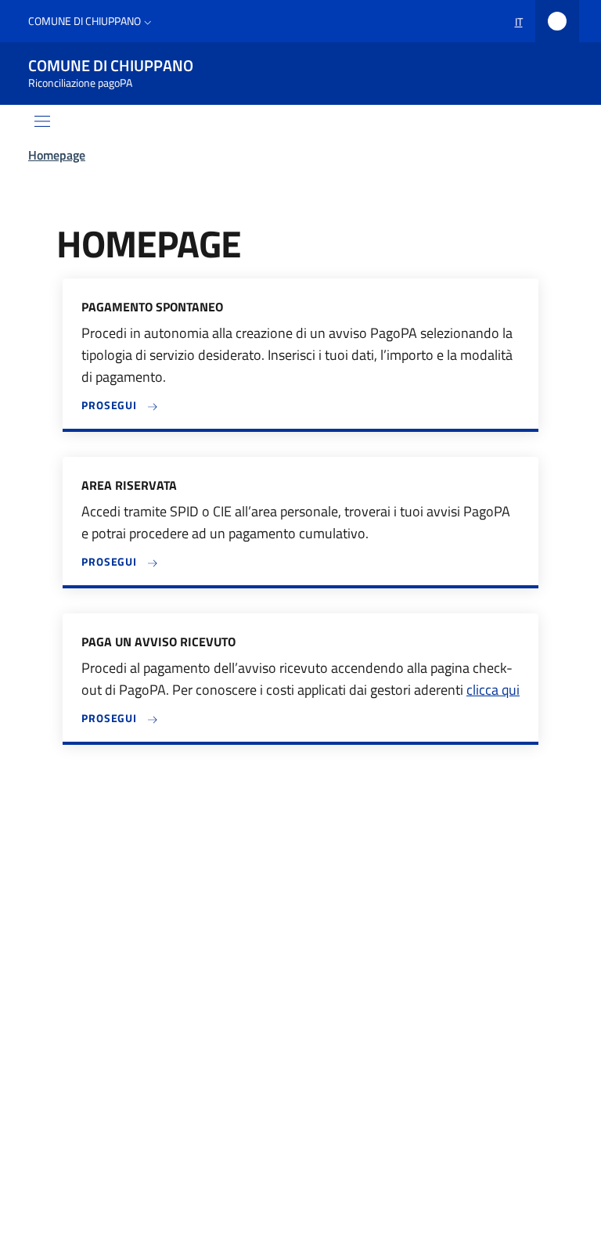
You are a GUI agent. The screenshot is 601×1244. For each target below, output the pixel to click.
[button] (91, 21)
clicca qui (493, 689)
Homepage (56, 155)
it (519, 21)
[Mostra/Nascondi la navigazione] (42, 121)
